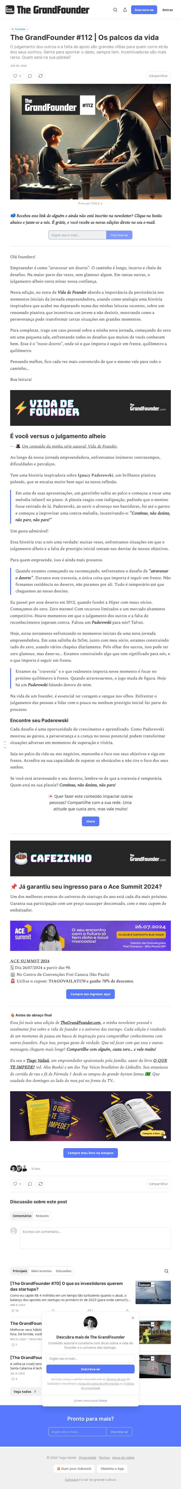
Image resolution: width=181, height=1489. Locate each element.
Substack (71, 1480)
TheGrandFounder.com (80, 1023)
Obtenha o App (112, 1468)
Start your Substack (76, 1468)
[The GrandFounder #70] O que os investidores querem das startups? (66, 1286)
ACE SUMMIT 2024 (29, 961)
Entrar (167, 10)
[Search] (115, 9)
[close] (132, 1317)
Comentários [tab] (22, 1216)
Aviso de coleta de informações (99, 1384)
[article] (90, 1297)
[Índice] (5, 744)
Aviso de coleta (123, 1457)
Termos (104, 1457)
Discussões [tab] (63, 1271)
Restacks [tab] (42, 1216)
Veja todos (22, 1391)
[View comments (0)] (30, 75)
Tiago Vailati (37, 1060)
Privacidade (87, 1457)
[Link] (4, 436)
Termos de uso (116, 1379)
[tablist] (30, 1215)
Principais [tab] (20, 1271)
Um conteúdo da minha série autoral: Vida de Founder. (70, 446)
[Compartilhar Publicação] (125, 9)
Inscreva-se (144, 10)
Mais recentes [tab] (41, 1271)
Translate (20, 29)
